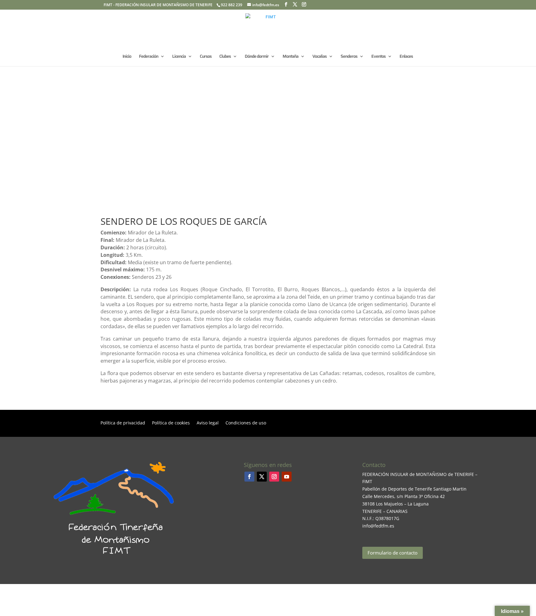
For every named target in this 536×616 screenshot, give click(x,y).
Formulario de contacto (393, 553)
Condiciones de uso (246, 423)
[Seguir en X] (262, 477)
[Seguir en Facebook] (249, 477)
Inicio (127, 57)
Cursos (206, 57)
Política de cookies (171, 423)
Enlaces (406, 57)
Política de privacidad (122, 423)
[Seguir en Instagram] (274, 477)
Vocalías (319, 57)
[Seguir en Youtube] (287, 477)
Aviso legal (208, 423)
